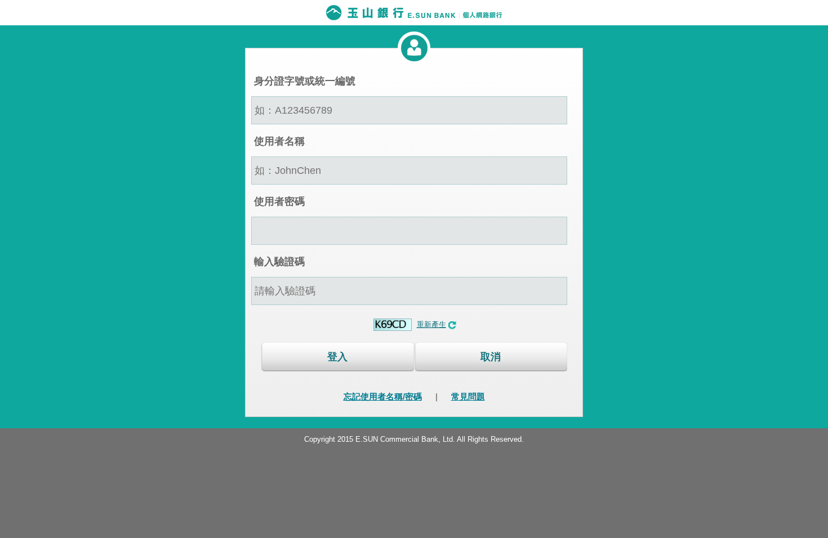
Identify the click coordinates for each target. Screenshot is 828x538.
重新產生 (431, 324)
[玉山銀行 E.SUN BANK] (414, 13)
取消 (490, 356)
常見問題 (468, 396)
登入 (337, 356)
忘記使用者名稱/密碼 (383, 396)
